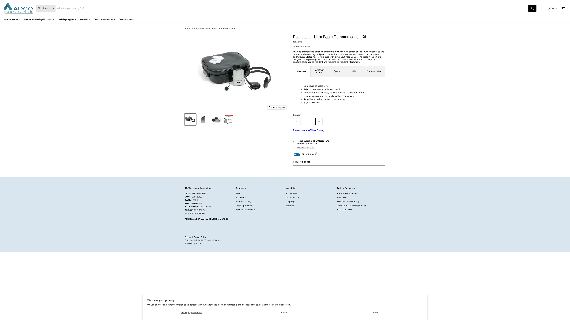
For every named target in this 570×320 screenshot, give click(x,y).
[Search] (532, 8)
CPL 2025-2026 (344, 209)
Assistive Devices (11, 19)
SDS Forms (241, 197)
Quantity (297, 115)
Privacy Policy (200, 237)
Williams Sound (303, 46)
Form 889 (341, 197)
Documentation (374, 71)
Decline (375, 312)
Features (301, 71)
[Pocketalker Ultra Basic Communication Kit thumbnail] (190, 119)
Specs (337, 71)
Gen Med (84, 19)
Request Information (245, 209)
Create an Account (126, 19)
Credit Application (244, 205)
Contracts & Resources (103, 19)
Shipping (290, 201)
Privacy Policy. (284, 304)
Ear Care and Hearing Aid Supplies (38, 19)
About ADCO (292, 197)
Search (188, 237)
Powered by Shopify (193, 243)
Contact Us (291, 193)
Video (354, 71)
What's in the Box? (319, 71)
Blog (238, 193)
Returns (290, 205)
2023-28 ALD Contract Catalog (351, 205)
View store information (306, 148)
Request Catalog (243, 201)
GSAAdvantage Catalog (348, 201)
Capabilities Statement (347, 193)
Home (188, 28)
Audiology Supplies (66, 19)
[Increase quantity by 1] (319, 121)
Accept (283, 312)
